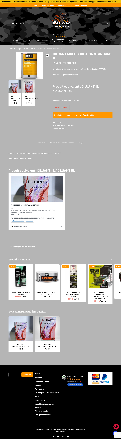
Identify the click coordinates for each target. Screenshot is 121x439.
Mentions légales (41, 411)
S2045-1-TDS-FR (72, 101)
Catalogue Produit (42, 381)
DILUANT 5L (63, 91)
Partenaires (39, 389)
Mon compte (40, 400)
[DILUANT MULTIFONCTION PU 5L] (28, 86)
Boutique (38, 378)
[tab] (42, 143)
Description (42, 143)
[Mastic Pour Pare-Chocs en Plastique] (21, 276)
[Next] (108, 280)
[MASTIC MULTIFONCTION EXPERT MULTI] (47, 276)
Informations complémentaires (62, 143)
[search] (102, 23)
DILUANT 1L (90, 86)
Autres (32, 49)
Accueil (12, 49)
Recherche (27, 375)
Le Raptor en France (43, 415)
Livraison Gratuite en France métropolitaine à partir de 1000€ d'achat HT (60, 5)
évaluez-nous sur (74, 384)
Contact (38, 385)
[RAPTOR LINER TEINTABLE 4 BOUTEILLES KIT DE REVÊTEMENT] (100, 276)
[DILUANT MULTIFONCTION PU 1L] (15, 86)
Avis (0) (80, 143)
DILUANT (62, 128)
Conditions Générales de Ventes (44, 405)
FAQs (37, 397)
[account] (106, 23)
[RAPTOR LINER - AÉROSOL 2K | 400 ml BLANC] (73, 276)
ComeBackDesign (80, 429)
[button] (47, 55)
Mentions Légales (59, 429)
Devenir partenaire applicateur (47, 393)
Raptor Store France (75, 376)
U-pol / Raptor (23, 49)
